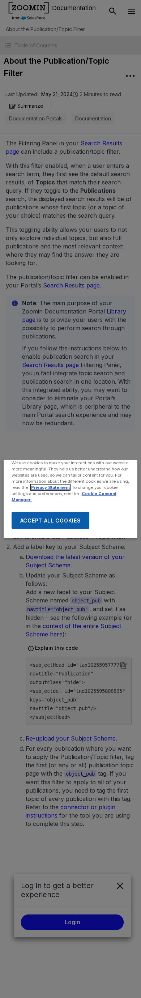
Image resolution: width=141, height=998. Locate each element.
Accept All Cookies (50, 520)
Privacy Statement (50, 487)
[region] (71, 499)
